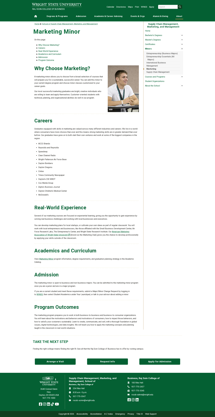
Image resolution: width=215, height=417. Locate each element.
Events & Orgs (138, 16)
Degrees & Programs (57, 16)
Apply (151, 7)
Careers (41, 48)
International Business (156, 63)
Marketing (151, 69)
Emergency (120, 414)
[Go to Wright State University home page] (57, 4)
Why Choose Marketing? (48, 45)
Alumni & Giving (160, 16)
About (179, 16)
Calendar (110, 7)
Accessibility (82, 414)
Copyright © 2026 (66, 414)
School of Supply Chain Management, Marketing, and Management (70, 24)
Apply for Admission (159, 361)
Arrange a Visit (55, 361)
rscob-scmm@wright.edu (84, 400)
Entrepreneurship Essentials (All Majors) (160, 58)
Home (147, 31)
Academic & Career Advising (108, 16)
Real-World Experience (48, 51)
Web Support (151, 414)
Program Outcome (46, 60)
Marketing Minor (46, 259)
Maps (130, 7)
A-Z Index (108, 414)
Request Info (107, 361)
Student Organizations (154, 81)
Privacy (131, 414)
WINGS (144, 7)
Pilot (137, 7)
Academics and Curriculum (49, 54)
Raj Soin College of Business (48, 9)
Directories (121, 7)
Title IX (139, 414)
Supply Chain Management (157, 72)
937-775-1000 (49, 398)
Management (152, 66)
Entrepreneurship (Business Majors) (162, 53)
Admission (81, 16)
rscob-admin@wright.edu (142, 394)
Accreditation (96, 414)
